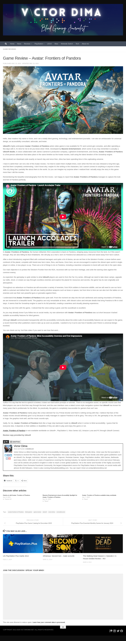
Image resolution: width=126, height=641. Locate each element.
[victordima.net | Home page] (63, 19)
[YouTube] (9, 459)
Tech (77, 44)
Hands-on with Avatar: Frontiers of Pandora (16, 495)
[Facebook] (8, 455)
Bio (7, 442)
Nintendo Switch (67, 44)
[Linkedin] (114, 631)
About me (85, 44)
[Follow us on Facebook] (121, 631)
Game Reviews (9, 49)
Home (12, 44)
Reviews (27, 44)
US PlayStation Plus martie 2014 (16, 556)
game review (37, 512)
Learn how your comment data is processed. (49, 622)
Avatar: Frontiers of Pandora (14, 431)
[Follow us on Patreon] (111, 631)
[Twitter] (6, 455)
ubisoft (45, 512)
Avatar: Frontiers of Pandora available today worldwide (99, 495)
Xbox (56, 44)
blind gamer (28, 512)
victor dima (52, 512)
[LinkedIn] (11, 455)
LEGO (49, 44)
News (19, 44)
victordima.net (61, 512)
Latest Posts (16, 442)
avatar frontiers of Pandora (15, 512)
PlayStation (39, 44)
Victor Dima (20, 446)
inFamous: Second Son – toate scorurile (58, 556)
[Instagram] (7, 459)
